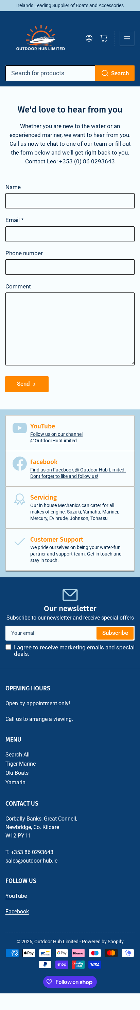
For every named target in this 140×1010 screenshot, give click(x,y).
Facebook (17, 911)
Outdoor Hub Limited (56, 941)
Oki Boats (17, 773)
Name (13, 187)
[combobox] (70, 73)
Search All (17, 754)
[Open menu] (127, 38)
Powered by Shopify (103, 941)
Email (14, 220)
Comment (18, 286)
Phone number (24, 253)
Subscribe (115, 633)
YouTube (16, 896)
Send (23, 384)
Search (120, 73)
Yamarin (15, 782)
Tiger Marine (20, 764)
